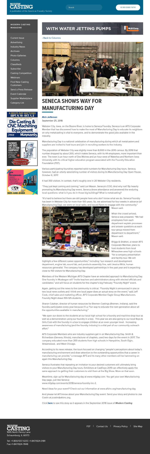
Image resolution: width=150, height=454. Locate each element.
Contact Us (102, 426)
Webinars (15, 77)
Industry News (18, 46)
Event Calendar (18, 94)
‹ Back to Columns (51, 38)
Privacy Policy (121, 426)
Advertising (16, 42)
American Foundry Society (40, 11)
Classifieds (16, 64)
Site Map (137, 426)
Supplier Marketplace (21, 98)
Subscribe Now (128, 7)
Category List (17, 102)
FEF (89, 426)
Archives (15, 51)
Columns (15, 60)
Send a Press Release (21, 89)
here (50, 403)
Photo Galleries (18, 55)
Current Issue (17, 38)
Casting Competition (21, 73)
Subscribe (16, 68)
